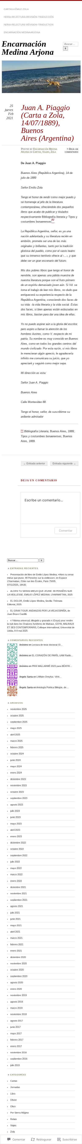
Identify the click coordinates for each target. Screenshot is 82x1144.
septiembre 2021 (18, 900)
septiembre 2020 (18, 976)
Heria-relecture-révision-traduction (28, 24)
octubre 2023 (17, 792)
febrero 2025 (16, 747)
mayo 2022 (16, 868)
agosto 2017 (16, 1020)
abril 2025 (15, 734)
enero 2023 (16, 836)
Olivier (13, 1100)
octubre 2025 (17, 715)
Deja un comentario (71, 150)
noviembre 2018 (18, 1014)
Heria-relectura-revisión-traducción (29, 17)
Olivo (13, 1106)
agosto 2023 (16, 804)
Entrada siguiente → (64, 463)
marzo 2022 (16, 874)
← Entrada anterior (34, 463)
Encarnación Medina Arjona (22, 32)
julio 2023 (15, 811)
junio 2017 (15, 1027)
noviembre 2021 (18, 893)
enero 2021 (16, 950)
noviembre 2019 (18, 995)
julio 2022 (15, 861)
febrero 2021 (16, 944)
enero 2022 (16, 881)
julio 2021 (15, 912)
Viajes (45, 151)
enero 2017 (16, 1046)
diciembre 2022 (18, 842)
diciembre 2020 (18, 957)
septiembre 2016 (18, 1058)
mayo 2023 (16, 823)
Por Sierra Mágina (19, 1112)
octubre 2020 (17, 969)
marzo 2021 (16, 938)
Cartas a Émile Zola (16, 9)
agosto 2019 (16, 1001)
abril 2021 (15, 931)
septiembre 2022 (18, 855)
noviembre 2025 (18, 709)
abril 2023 (15, 830)
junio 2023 (15, 817)
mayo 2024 (16, 766)
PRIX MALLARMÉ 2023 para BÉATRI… (52, 666)
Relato (13, 1119)
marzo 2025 (16, 741)
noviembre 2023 (18, 785)
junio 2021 (15, 919)
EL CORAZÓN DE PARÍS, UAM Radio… (52, 655)
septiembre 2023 (18, 798)
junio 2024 (15, 760)
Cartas (37, 151)
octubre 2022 (17, 849)
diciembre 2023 (18, 779)
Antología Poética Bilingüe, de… (52, 687)
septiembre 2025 (18, 722)
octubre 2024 (17, 753)
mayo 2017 (16, 1033)
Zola (53, 151)
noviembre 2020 (18, 963)
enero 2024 (16, 772)
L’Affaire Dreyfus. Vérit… (49, 676)
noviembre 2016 (18, 1052)
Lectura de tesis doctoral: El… (47, 644)
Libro (12, 1093)
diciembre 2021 (18, 887)
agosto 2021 (16, 906)
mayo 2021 (16, 925)
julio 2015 (15, 1065)
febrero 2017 (16, 1039)
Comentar (65, 530)
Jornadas (15, 1087)
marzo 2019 (16, 1008)
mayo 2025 (16, 728)
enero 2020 (16, 989)
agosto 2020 (16, 982)
